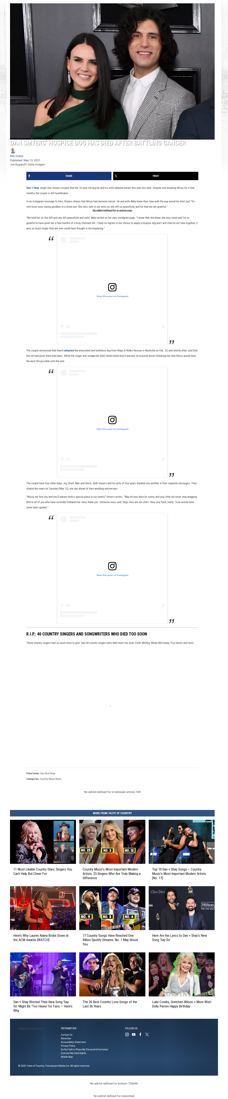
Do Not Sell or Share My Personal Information (84, 1049)
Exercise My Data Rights (73, 1053)
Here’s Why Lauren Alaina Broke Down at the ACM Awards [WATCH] (40, 938)
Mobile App (67, 1056)
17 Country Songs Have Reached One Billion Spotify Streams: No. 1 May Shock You (110, 940)
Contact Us (66, 1034)
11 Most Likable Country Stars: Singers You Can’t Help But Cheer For (42, 871)
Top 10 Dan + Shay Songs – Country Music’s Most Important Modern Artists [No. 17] (179, 873)
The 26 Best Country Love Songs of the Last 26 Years (110, 1004)
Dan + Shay (32, 187)
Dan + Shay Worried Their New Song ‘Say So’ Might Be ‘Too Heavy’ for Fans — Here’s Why (42, 1006)
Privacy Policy (68, 1045)
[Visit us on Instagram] (128, 1034)
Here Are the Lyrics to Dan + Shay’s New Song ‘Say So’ (179, 938)
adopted (69, 350)
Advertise (66, 1038)
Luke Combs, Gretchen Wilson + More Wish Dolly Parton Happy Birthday (181, 1004)
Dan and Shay (47, 773)
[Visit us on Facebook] (141, 1034)
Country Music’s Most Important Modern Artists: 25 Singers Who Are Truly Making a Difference (112, 873)
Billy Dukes (16, 156)
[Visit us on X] (148, 1034)
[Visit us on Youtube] (135, 1034)
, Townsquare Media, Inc (56, 1065)
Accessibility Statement (73, 1042)
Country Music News (50, 779)
